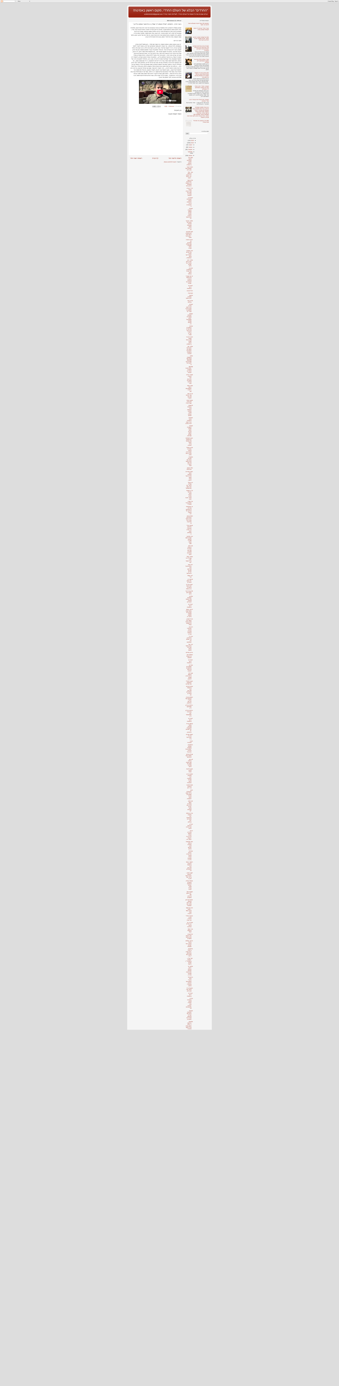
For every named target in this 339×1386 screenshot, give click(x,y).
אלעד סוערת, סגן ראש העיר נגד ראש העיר (198, 1255)
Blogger (150, 1379)
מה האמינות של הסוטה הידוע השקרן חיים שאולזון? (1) (194, 1215)
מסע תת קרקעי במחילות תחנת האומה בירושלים (190, 161)
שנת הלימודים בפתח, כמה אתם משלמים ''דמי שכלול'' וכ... (189, 1043)
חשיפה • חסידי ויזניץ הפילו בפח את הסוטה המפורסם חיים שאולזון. (202, 88)
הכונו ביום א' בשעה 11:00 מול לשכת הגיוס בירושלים (189, 340)
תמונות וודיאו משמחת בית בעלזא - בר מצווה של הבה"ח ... (189, 1167)
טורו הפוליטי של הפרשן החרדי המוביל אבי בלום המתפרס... (189, 254)
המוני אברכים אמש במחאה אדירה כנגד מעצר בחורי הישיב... (189, 476)
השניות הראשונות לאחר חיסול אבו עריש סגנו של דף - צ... (189, 1149)
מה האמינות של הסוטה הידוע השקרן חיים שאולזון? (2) (194, 1223)
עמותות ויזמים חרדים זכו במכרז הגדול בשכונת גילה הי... (189, 855)
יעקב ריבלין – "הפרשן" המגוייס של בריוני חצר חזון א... (189, 875)
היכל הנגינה (190, 290)
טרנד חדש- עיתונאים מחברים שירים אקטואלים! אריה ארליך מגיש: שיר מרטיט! (188, 1210)
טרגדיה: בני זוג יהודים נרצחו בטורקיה (189, 924)
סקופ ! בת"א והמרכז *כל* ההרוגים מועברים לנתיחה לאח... (189, 379)
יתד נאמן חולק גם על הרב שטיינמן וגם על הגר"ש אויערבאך (189, 569)
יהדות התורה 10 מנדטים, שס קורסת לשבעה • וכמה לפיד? (189, 244)
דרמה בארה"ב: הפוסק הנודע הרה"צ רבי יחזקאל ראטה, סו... (189, 835)
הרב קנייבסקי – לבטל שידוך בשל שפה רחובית (189, 910)
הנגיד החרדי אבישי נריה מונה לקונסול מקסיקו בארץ (201, 29)
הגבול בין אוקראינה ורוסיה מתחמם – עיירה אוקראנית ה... (189, 202)
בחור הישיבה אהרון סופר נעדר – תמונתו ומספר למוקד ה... (189, 1068)
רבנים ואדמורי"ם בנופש (189, 1179)
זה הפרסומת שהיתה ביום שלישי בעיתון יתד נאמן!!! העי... (189, 510)
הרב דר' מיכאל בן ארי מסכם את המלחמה (189, 639)
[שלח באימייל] (160, 106)
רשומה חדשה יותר (174, 158)
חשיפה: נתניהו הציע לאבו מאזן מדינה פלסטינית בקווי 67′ (189, 308)
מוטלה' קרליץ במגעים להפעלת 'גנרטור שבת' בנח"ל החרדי (189, 885)
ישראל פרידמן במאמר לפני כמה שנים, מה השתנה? (189, 902)
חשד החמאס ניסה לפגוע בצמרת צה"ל (189, 1085)
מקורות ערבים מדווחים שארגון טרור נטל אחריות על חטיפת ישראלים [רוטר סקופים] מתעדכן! (201, 48)
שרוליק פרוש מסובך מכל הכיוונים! (189, 756)
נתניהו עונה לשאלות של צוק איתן (189, 168)
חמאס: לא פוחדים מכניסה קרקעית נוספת (190, 1033)
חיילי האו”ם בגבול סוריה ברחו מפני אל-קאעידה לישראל (189, 192)
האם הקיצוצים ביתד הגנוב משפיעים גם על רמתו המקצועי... (189, 794)
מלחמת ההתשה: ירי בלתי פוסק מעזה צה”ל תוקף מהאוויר (189, 1025)
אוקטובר (190, 149)
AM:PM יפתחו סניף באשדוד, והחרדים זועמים (189, 369)
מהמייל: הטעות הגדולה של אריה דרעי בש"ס (197, 1273)
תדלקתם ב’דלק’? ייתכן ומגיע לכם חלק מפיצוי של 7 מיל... (189, 952)
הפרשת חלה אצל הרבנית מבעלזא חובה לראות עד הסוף (194, 1295)
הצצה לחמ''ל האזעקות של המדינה (189, 683)
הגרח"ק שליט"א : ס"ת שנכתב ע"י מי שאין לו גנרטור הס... (189, 1053)
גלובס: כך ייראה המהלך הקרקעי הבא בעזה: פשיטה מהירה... (189, 971)
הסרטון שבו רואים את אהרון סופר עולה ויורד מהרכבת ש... (189, 519)
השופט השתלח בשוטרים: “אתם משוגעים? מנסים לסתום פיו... (189, 318)
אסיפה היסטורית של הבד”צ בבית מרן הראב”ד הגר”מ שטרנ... (189, 330)
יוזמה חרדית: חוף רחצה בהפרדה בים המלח (189, 586)
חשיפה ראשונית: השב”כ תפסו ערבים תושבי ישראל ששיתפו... (189, 430)
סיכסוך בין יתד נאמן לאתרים (190, 581)
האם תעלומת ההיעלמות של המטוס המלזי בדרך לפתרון (189, 441)
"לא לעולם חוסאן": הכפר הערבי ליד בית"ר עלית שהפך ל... (189, 1077)
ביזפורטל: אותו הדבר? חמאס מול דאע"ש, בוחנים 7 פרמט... (189, 981)
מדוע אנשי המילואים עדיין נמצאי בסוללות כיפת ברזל (189, 183)
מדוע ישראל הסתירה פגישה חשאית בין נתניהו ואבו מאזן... (189, 451)
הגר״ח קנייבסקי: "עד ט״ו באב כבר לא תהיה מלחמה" (195, 1250)
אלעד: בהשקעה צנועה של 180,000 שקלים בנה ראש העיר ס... (189, 360)
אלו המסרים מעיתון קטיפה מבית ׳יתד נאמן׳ (189, 1101)
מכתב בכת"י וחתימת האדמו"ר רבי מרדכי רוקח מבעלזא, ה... (189, 530)
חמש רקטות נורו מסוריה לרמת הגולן (189, 1061)
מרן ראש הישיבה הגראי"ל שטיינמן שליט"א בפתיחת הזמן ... (190, 550)
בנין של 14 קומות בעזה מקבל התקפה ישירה (189, 1158)
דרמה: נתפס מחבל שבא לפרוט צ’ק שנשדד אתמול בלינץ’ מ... (189, 613)
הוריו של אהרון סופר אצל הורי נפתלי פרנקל (189, 647)
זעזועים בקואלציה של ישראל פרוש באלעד (189, 271)
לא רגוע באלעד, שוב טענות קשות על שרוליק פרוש (189, 763)
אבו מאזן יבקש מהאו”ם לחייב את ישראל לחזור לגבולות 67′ (190, 806)
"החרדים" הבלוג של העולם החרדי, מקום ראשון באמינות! (170, 10)
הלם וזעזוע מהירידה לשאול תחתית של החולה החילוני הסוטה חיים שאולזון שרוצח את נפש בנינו (202, 75)
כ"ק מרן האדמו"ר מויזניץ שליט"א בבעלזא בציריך (190, 630)
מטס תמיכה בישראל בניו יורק (189, 786)
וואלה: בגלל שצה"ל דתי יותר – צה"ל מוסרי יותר (189, 559)
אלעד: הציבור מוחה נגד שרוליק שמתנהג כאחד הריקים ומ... (189, 225)
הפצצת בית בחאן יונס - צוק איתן (189, 989)
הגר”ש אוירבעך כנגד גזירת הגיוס (189, 826)
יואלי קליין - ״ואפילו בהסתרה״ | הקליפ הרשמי (189, 961)
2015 (192, 140)
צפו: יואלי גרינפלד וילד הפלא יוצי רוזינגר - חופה (189, 175)
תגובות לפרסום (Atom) (170, 162)
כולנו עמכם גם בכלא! (190, 468)
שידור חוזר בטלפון (190, 301)
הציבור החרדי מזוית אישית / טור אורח (189, 918)
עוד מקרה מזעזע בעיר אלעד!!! (189, 503)
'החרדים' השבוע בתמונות (190, 1174)
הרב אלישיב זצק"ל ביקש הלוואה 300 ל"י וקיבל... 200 (189, 540)
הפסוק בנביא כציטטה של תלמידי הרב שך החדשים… (189, 700)
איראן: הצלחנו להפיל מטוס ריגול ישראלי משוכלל (189, 943)
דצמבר (190, 145)
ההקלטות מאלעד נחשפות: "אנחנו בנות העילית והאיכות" (189, 748)
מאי (191, 1201)
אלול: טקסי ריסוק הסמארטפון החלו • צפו (189, 388)
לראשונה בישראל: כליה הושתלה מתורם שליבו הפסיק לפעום (190, 410)
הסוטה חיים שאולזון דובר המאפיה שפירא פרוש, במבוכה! (190, 778)
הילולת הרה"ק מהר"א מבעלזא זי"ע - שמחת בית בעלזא (189, 1190)
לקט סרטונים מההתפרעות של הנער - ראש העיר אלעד (189, 234)
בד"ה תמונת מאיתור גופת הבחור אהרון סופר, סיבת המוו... (189, 495)
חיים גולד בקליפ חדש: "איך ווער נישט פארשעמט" (189, 485)
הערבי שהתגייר (190, 741)
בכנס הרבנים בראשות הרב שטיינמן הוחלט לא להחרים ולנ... (189, 691)
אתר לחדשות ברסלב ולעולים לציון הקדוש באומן (189, 845)
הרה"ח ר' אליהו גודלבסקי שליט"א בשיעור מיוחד (190, 1138)
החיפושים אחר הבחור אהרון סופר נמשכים (189, 936)
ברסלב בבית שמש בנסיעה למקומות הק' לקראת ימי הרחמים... (189, 728)
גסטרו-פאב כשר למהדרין (190, 1091)
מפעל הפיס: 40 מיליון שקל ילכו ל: (189, 402)
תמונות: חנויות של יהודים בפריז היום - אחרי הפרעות (195, 1352)
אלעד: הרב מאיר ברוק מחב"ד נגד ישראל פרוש (189, 263)
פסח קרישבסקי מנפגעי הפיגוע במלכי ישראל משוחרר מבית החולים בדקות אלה (201, 38)
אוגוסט (190, 155)
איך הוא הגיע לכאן (189, 1183)
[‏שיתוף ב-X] (156, 106)
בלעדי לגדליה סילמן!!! (189, 1096)
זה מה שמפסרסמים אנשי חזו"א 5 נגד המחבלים (196, 1232)
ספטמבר (190, 151)
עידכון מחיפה (189, 652)
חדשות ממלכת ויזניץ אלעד (189, 297)
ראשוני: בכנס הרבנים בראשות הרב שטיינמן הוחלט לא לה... (189, 866)
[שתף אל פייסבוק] (155, 106)
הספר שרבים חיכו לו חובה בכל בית (189, 736)
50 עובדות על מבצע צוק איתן (189, 592)
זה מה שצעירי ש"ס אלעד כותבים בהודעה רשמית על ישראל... (189, 279)
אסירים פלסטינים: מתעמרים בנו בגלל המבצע (189, 668)
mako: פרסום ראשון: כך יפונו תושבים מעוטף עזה (189, 1129)
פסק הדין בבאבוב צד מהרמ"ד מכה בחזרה (189, 1113)
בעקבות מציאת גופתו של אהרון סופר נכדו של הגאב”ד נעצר (189, 461)
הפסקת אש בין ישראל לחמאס (189, 656)
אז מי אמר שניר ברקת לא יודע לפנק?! (189, 396)
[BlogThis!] (158, 106)
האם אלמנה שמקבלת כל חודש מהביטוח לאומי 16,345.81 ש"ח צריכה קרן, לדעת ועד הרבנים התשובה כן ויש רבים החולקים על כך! (175, 1282)
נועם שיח (190, 293)
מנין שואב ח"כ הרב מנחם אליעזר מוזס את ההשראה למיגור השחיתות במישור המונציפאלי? (185, 1241)
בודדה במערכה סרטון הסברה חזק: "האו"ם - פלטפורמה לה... (189, 1003)
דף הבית (155, 158)
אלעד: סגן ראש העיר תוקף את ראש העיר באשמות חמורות (189, 350)
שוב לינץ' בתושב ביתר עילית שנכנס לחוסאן (189, 676)
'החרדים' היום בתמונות (190, 287)
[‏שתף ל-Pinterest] (153, 106)
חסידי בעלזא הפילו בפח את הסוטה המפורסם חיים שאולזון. (201, 61)
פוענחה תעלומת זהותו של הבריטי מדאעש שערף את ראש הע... (189, 1015)
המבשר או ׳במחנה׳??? (202, 1264)
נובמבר (190, 147)
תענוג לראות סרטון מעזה (189, 770)
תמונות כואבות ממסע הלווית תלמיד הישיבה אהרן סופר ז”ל (189, 213)
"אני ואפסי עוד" (190, 576)
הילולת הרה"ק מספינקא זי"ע (189, 707)
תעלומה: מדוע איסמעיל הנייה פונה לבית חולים (189, 420)
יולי (191, 1196)
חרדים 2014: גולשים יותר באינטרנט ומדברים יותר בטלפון (189, 818)
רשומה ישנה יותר (136, 158)
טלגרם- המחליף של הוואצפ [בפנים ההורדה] (189, 599)
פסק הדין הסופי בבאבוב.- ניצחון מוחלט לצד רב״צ (189, 1121)
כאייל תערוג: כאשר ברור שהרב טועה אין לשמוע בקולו (189, 621)
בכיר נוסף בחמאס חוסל (190, 930)
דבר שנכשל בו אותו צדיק (189, 1107)
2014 (192, 142)
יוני (191, 1199)
